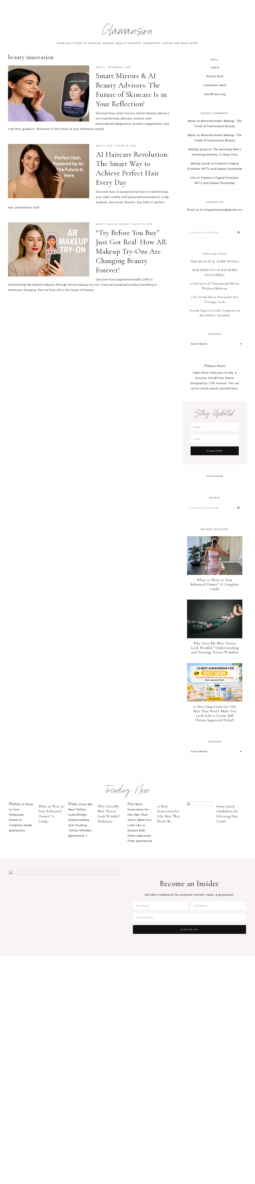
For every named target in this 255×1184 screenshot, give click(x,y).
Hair (110, 146)
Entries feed (214, 76)
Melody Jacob (198, 149)
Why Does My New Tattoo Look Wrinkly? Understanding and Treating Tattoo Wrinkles (215, 648)
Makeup (124, 224)
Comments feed (214, 85)
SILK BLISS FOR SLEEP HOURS (214, 261)
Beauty (100, 67)
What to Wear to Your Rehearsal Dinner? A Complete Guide (214, 584)
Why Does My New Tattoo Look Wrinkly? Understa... (109, 813)
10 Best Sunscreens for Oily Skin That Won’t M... (168, 813)
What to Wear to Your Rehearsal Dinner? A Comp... (51, 813)
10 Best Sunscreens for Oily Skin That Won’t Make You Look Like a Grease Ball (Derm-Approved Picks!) (215, 713)
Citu (193, 177)
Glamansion (127, 32)
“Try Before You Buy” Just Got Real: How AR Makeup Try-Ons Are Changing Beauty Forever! (131, 251)
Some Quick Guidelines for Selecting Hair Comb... (227, 813)
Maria (192, 121)
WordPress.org (215, 94)
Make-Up (112, 224)
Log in (214, 67)
